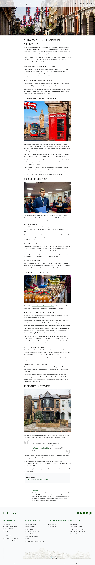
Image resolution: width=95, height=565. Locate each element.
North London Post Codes (77, 531)
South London (52, 526)
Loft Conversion (30, 539)
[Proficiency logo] (9, 512)
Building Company (8, 4)
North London (52, 524)
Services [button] (20, 4)
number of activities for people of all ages (43, 306)
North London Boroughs (77, 529)
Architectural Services (31, 536)
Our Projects (73, 524)
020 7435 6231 (7, 535)
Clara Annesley (36, 490)
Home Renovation (30, 524)
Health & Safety (50, 563)
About (15, 4)
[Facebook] (81, 513)
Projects (26, 4)
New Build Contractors (32, 534)
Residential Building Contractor (34, 541)
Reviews (44, 563)
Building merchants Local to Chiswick (38, 479)
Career (31, 563)
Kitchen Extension (30, 529)
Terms (67, 563)
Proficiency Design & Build (13, 563)
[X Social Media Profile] (84, 513)
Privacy (63, 563)
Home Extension (30, 526)
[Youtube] (87, 513)
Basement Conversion (32, 531)
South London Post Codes (77, 534)
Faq (35, 563)
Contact (39, 563)
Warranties (58, 563)
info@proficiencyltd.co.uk (83, 3)
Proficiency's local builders (41, 448)
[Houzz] (90, 513)
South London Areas (76, 526)
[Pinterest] (78, 513)
